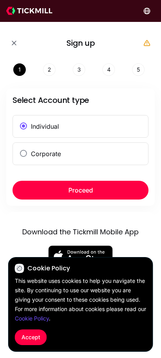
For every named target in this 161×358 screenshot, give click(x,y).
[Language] (147, 11)
